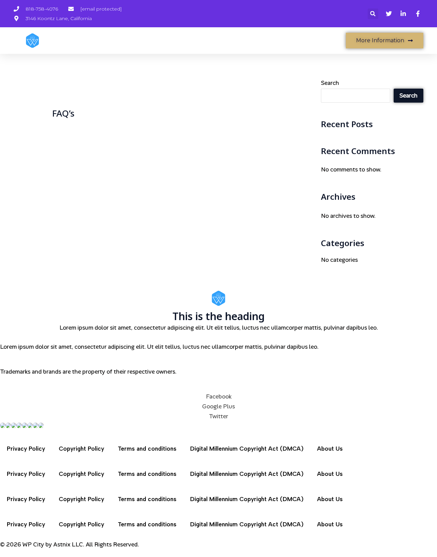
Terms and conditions (147, 448)
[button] (373, 14)
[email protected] (101, 9)
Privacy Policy (26, 448)
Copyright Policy (81, 448)
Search (330, 83)
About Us (330, 448)
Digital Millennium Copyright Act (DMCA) (247, 448)
